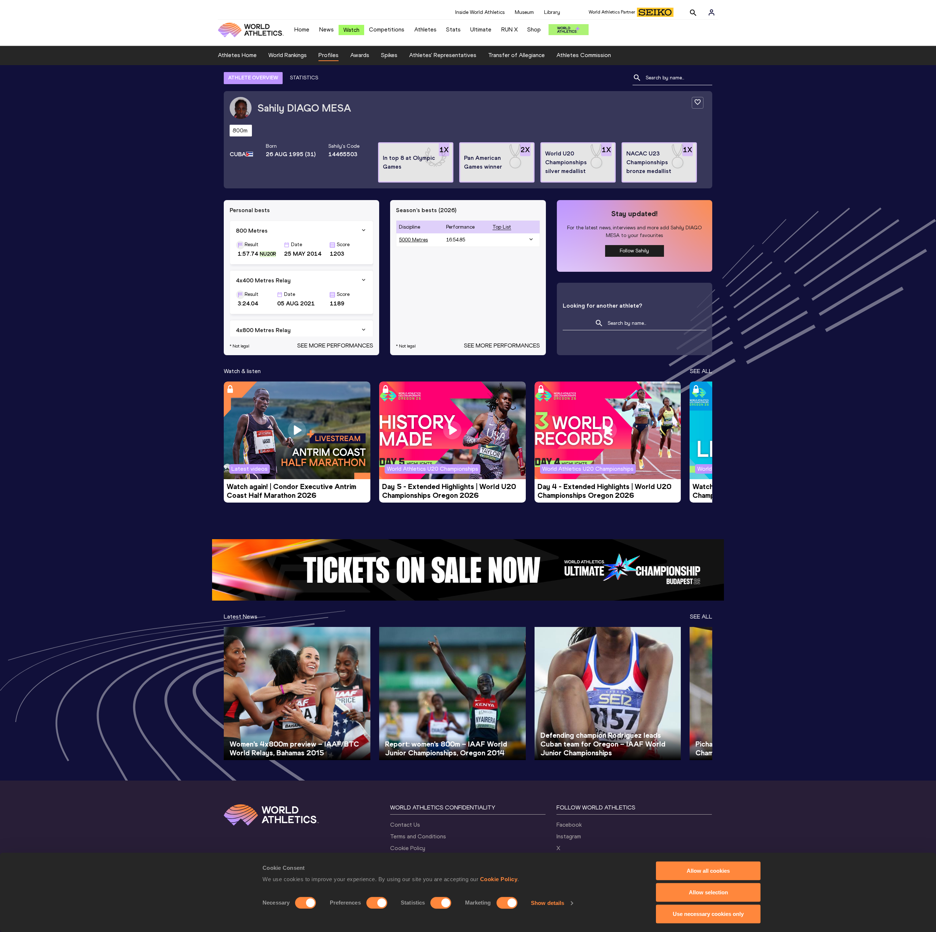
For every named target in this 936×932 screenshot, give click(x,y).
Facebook (569, 824)
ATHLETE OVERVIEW (253, 78)
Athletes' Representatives (442, 55)
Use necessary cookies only (708, 914)
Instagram (568, 836)
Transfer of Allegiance (516, 55)
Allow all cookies (708, 871)
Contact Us (405, 824)
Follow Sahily (634, 251)
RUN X (509, 29)
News (326, 29)
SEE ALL (701, 371)
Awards (359, 55)
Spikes (389, 55)
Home (301, 29)
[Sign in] (711, 12)
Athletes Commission (583, 55)
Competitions (386, 29)
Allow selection (708, 892)
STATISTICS (304, 78)
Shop (534, 29)
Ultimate (480, 29)
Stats (453, 29)
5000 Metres (413, 240)
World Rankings (287, 55)
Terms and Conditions (418, 836)
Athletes (425, 29)
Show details (547, 903)
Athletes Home (237, 55)
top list (501, 227)
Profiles (328, 55)
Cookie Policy (499, 879)
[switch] (376, 903)
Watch (351, 29)
